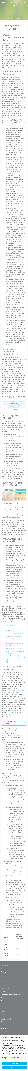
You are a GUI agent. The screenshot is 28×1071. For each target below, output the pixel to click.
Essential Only (14, 1063)
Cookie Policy (5, 1058)
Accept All (14, 1068)
